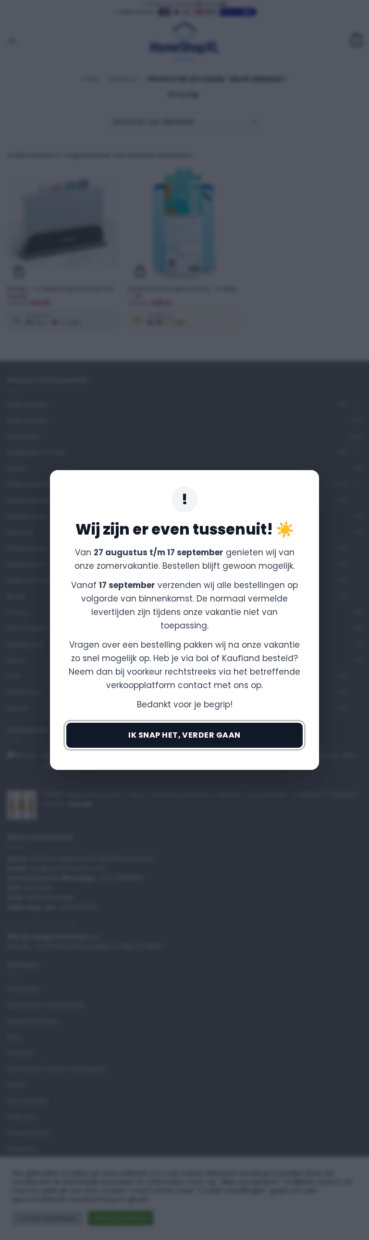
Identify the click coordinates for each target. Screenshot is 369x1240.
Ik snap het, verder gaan (184, 735)
